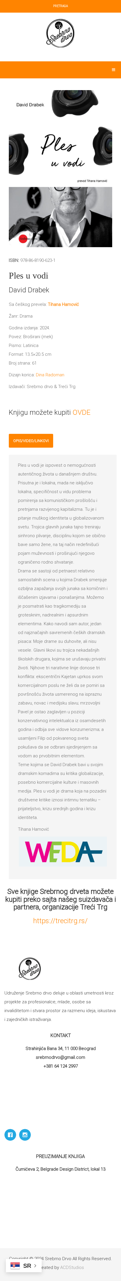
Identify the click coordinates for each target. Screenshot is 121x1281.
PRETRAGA (60, 6)
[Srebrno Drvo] (60, 33)
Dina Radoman (49, 374)
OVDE (81, 412)
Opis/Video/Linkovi (31, 441)
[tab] (31, 441)
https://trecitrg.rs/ (60, 921)
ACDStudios (72, 1267)
